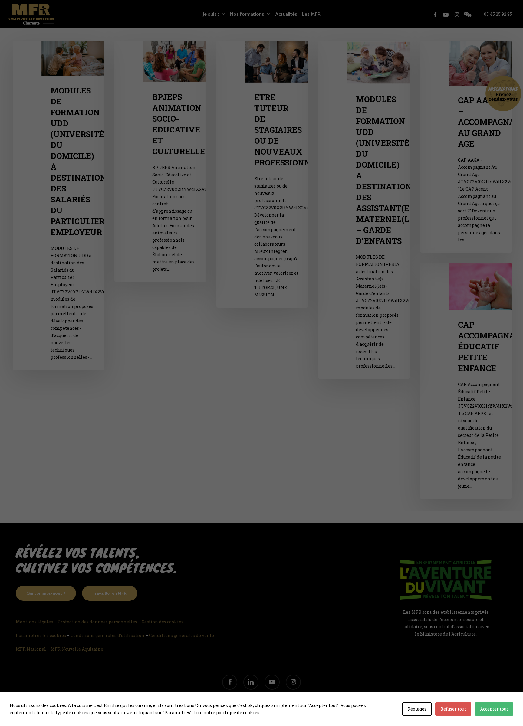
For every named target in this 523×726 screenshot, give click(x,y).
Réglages (416, 709)
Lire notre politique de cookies (226, 712)
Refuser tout (453, 709)
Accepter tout (494, 709)
